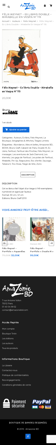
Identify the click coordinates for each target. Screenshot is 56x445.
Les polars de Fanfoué (42, 157)
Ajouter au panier (18, 129)
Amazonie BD (46, 144)
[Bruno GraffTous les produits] (10, 111)
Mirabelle (6, 161)
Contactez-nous (9, 370)
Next (51, 243)
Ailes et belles (31, 144)
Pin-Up (14, 161)
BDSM (5, 148)
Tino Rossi (16, 164)
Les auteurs (7, 343)
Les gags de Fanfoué (21, 157)
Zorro (39, 164)
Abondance (19, 144)
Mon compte (8, 329)
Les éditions (7, 338)
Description (27, 175)
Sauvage (47, 161)
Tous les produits (10, 348)
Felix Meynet (29, 21)
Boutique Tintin (9, 333)
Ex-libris (25, 137)
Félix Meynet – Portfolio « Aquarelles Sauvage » (13, 251)
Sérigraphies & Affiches (23, 141)
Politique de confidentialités (15, 375)
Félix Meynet (44, 151)
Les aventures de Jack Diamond (28, 154)
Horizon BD (7, 244)
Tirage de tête (28, 164)
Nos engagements (11, 380)
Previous (4, 243)
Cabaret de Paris (29, 148)
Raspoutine (24, 161)
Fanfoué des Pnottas (27, 151)
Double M (42, 148)
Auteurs (16, 21)
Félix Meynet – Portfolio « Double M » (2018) (41, 251)
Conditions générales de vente (16, 385)
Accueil (5, 21)
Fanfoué (12, 151)
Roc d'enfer (36, 161)
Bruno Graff (14, 148)
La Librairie (7, 365)
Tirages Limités (42, 141)
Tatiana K (6, 164)
